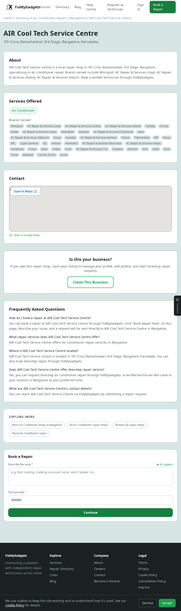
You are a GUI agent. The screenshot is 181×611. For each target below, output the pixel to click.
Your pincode (17, 492)
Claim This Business (90, 282)
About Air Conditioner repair (29, 433)
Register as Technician (115, 7)
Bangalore (77, 18)
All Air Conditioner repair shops (89, 425)
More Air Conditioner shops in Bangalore (37, 425)
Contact (99, 575)
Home (8, 18)
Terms (142, 562)
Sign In (140, 7)
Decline (147, 603)
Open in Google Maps (26, 235)
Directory (62, 7)
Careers (100, 569)
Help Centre (91, 7)
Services (44, 7)
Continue (91, 512)
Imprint (144, 587)
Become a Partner (107, 581)
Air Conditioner (23, 110)
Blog (77, 7)
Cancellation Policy (152, 581)
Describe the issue (20, 464)
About (98, 562)
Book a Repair (158, 7)
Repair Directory (62, 569)
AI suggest (166, 464)
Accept (167, 603)
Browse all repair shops (129, 425)
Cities (54, 575)
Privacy (143, 569)
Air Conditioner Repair (49, 18)
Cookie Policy (147, 575)
